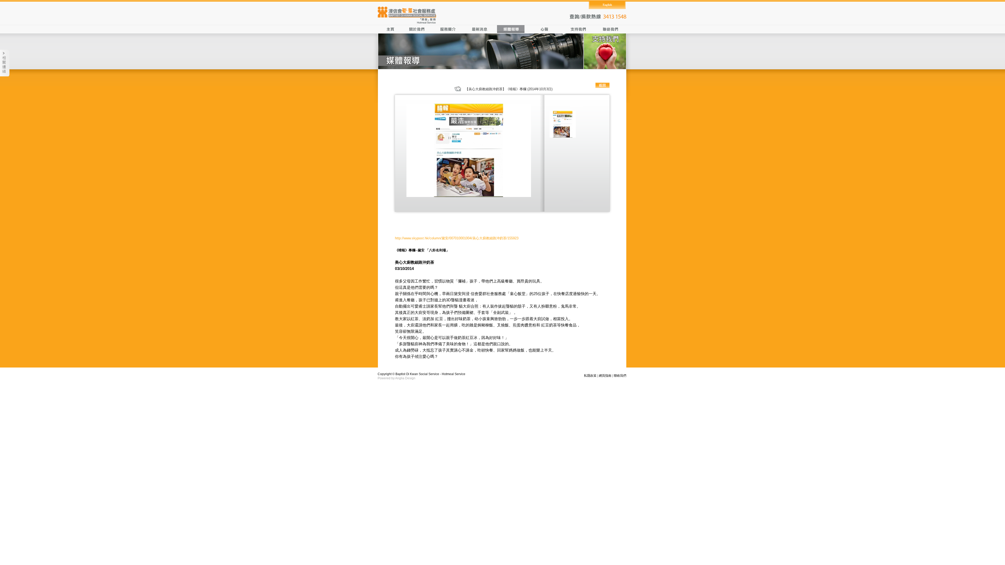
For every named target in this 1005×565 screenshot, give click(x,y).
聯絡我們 (620, 375)
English (607, 4)
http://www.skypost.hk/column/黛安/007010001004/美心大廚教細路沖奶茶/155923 (456, 238)
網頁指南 (605, 375)
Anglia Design (405, 378)
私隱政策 (590, 375)
